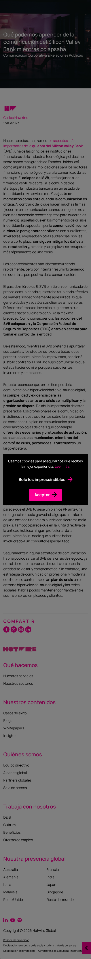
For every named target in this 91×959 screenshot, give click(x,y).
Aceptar (42, 494)
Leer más (62, 466)
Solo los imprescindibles (42, 479)
